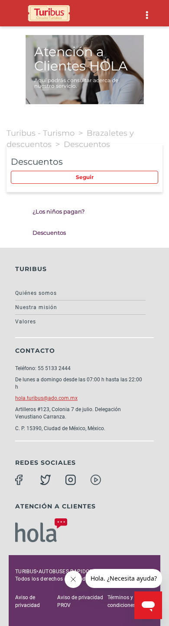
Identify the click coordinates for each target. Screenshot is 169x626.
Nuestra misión (36, 307)
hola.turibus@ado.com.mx (46, 398)
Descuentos (87, 144)
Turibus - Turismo (40, 133)
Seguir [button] (85, 177)
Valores (25, 322)
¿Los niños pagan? (58, 211)
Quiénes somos (36, 293)
